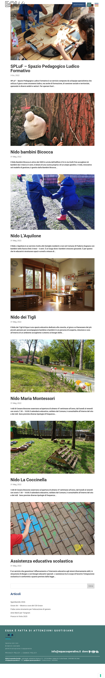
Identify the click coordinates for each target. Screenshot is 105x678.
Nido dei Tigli (23, 317)
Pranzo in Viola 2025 (18, 616)
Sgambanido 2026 (17, 602)
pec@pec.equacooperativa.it (32, 660)
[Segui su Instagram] (93, 651)
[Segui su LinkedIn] (97, 651)
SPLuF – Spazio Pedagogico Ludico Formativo (44, 68)
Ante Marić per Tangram (20, 613)
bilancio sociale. (12, 646)
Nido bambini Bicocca (31, 151)
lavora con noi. (12, 643)
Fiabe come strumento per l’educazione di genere (30, 609)
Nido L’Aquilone (25, 235)
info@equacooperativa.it (66, 651)
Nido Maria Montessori (32, 398)
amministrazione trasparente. (18, 649)
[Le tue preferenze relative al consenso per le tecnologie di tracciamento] (100, 675)
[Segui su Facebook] (89, 651)
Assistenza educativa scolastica (41, 561)
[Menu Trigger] (96, 4)
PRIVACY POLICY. (13, 653)
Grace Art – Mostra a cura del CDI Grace (26, 606)
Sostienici (79, 5)
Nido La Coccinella (28, 479)
